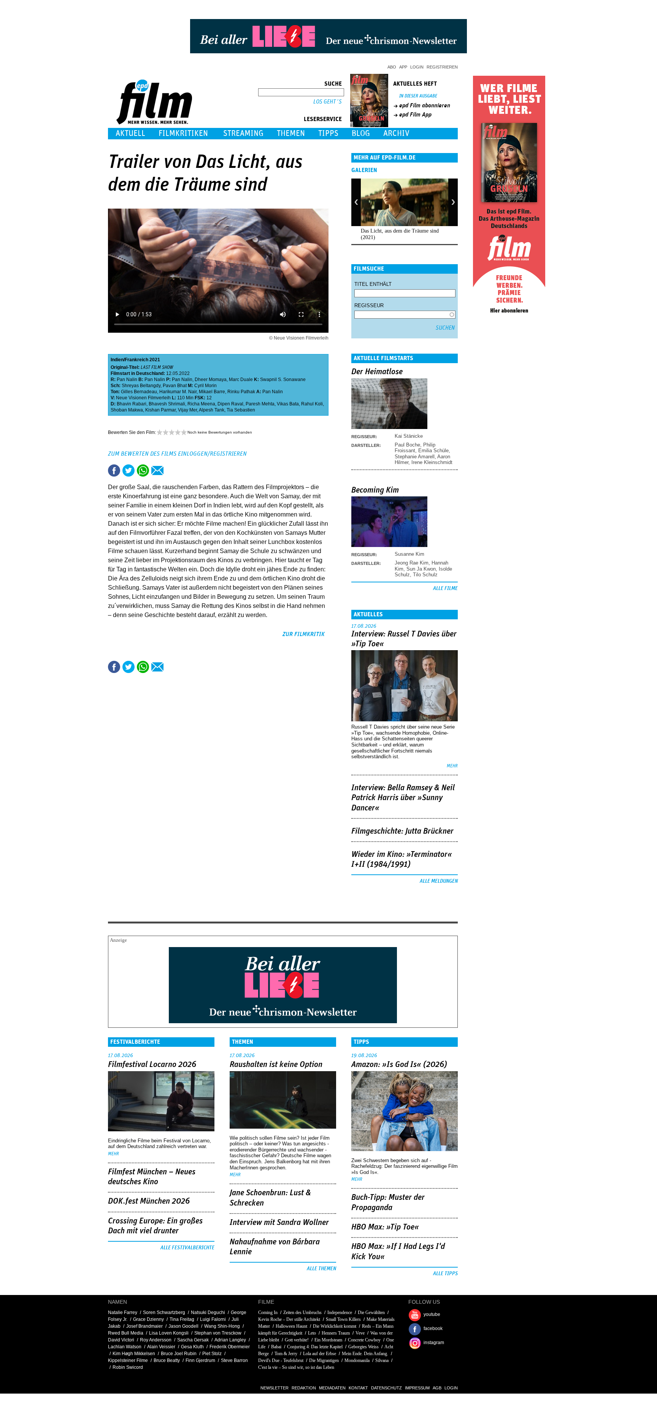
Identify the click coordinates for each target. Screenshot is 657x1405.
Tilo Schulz (425, 574)
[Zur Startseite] (155, 123)
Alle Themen (321, 1268)
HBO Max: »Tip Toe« (385, 1227)
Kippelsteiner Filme (128, 1360)
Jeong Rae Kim (411, 563)
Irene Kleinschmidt (431, 462)
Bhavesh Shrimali (167, 404)
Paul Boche (407, 445)
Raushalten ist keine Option (276, 1065)
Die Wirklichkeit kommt (334, 1326)
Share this (114, 470)
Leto (312, 1333)
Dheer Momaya (211, 379)
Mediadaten (332, 1388)
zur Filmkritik (303, 634)
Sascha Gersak (193, 1340)
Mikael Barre (212, 391)
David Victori (121, 1340)
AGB (437, 1388)
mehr (452, 766)
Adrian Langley (230, 1340)
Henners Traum (336, 1333)
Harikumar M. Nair (178, 391)
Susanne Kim (409, 554)
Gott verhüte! (297, 1340)
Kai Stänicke (409, 436)
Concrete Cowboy (364, 1340)
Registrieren (442, 67)
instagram (434, 1342)
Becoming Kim (375, 490)
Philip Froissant (415, 447)
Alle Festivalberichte (187, 1247)
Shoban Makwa (127, 410)
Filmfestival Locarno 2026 (152, 1065)
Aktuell (130, 133)
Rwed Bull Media (125, 1333)
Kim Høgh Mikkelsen (134, 1353)
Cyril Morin (205, 385)
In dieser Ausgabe (418, 96)
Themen (291, 133)
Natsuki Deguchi (208, 1312)
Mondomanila (357, 1360)
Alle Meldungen (439, 881)
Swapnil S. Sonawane (283, 379)
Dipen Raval (230, 404)
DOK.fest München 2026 (149, 1201)
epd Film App (415, 115)
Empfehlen (157, 470)
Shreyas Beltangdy (141, 385)
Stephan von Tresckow (217, 1333)
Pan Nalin (127, 379)
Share (143, 470)
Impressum (417, 1388)
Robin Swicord (128, 1367)
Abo (391, 67)
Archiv (396, 133)
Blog (361, 133)
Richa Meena (201, 404)
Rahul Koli (312, 404)
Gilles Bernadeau (139, 391)
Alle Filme (445, 588)
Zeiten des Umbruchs (302, 1312)
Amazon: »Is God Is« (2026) (399, 1065)
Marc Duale (241, 379)
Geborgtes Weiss (363, 1346)
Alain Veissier (161, 1346)
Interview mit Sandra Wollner (279, 1222)
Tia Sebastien (241, 410)
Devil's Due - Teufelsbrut (280, 1360)
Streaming (243, 133)
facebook (433, 1328)
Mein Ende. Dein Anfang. (365, 1353)
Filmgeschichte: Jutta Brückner (402, 831)
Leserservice (323, 119)
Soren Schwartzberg (164, 1312)
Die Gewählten (371, 1312)
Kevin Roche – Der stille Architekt (289, 1319)
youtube (432, 1314)
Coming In (268, 1312)
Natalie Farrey (122, 1312)
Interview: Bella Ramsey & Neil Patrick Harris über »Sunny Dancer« (403, 798)
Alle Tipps (445, 1273)
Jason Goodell (183, 1326)
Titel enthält (373, 284)
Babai (276, 1346)
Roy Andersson (155, 1340)
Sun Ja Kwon (421, 569)
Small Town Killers (343, 1319)
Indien (117, 359)
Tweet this (128, 470)
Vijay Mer (187, 410)
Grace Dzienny (148, 1319)
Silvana (382, 1360)
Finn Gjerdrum (200, 1360)
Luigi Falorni (213, 1319)
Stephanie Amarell (415, 456)
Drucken (172, 470)
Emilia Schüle (433, 450)
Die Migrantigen (324, 1360)
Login (417, 67)
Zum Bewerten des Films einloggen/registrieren (177, 454)
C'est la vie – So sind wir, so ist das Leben (296, 1367)
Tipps (328, 133)
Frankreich (136, 359)
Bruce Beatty (167, 1360)
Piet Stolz (212, 1353)
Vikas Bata (288, 404)
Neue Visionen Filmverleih (143, 397)
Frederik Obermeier (229, 1346)
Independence (339, 1312)
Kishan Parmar (160, 410)
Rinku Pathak (241, 391)
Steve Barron (234, 1360)
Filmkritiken (183, 133)
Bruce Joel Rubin (179, 1353)
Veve (360, 1333)
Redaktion (304, 1388)
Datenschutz (386, 1388)
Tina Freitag (182, 1319)
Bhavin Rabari (131, 404)
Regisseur (369, 305)
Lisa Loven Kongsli (169, 1333)
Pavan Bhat (175, 385)
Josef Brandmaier (144, 1326)
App (403, 67)
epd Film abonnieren (424, 105)
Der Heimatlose (377, 372)
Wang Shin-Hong (222, 1326)
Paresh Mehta (260, 404)
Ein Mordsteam (328, 1340)
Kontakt (358, 1388)
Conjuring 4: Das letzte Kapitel (315, 1346)
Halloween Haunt (291, 1326)
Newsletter (274, 1388)
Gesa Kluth (192, 1346)
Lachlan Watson (124, 1346)
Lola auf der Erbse (319, 1353)
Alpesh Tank (211, 410)
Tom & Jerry (286, 1353)
